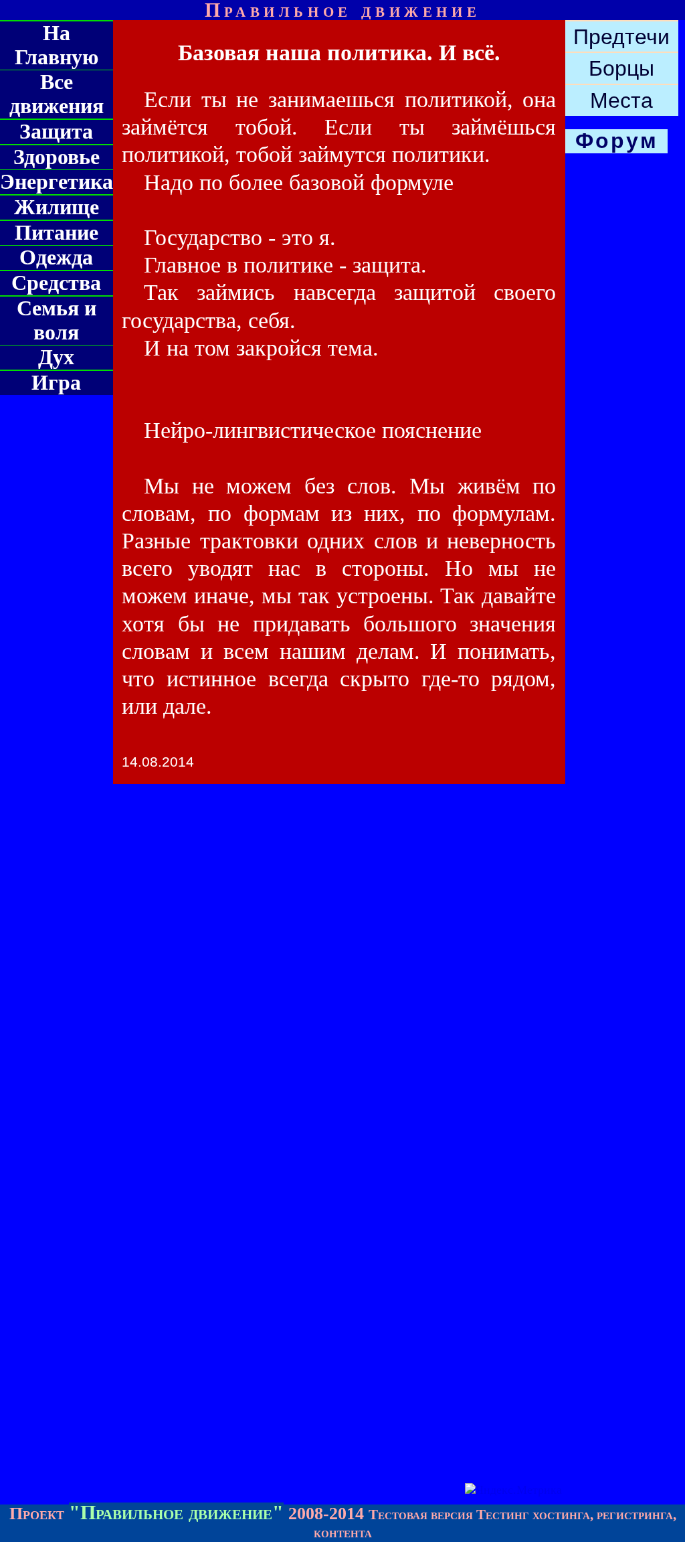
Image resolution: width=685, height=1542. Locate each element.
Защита (56, 131)
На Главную (56, 45)
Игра (56, 382)
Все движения (56, 94)
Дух (56, 357)
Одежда (56, 257)
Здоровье (56, 157)
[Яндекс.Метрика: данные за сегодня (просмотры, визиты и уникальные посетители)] (513, 1490)
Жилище (56, 207)
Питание (56, 232)
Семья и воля (56, 320)
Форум (616, 141)
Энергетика (56, 182)
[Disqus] (342, 958)
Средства (56, 283)
